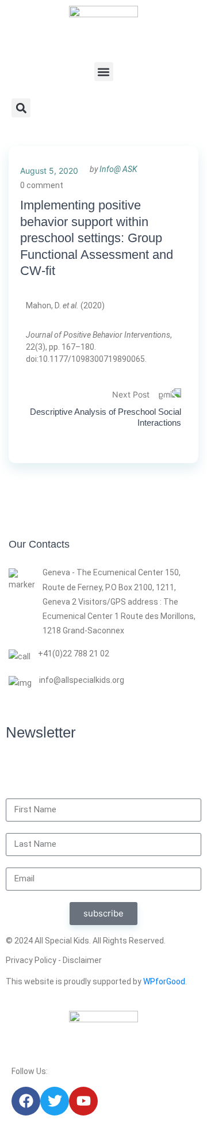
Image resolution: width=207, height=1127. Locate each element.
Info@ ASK (118, 169)
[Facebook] (26, 1101)
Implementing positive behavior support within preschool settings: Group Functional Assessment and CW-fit (96, 238)
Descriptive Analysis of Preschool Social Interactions (105, 417)
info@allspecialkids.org (81, 680)
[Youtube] (83, 1101)
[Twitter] (54, 1101)
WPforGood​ (164, 981)
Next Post (131, 394)
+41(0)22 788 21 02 (73, 653)
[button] (103, 71)
